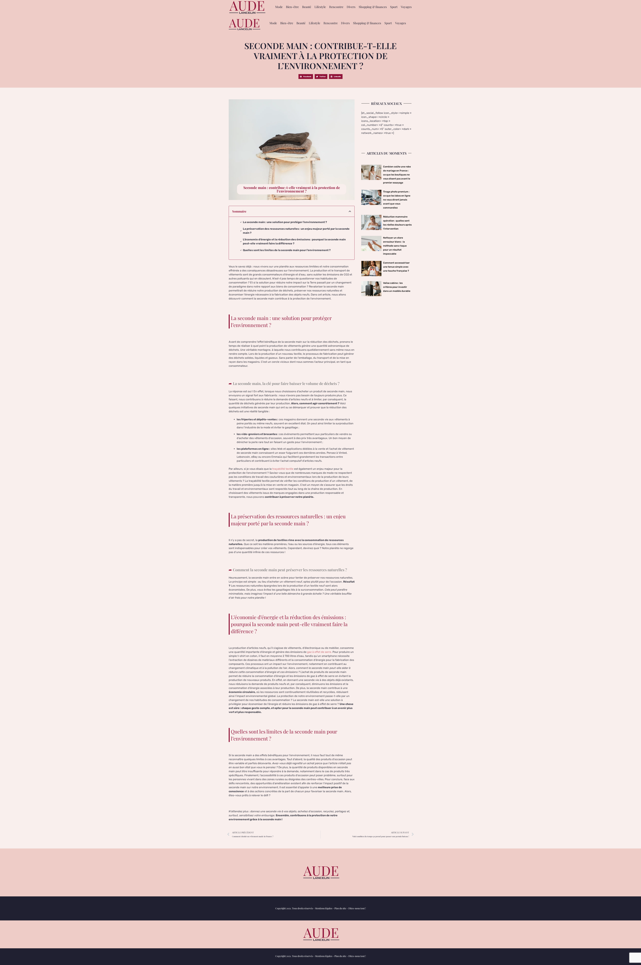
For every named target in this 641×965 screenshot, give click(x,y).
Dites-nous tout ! (357, 908)
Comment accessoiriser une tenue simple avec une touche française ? (396, 266)
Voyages (406, 7)
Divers (351, 7)
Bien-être (292, 7)
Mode (279, 7)
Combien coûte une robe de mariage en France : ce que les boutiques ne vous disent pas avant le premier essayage (397, 174)
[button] (305, 76)
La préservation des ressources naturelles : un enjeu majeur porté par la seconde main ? (296, 230)
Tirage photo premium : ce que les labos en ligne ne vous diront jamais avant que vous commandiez (396, 199)
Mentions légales (323, 908)
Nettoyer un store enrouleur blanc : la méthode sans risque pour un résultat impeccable (395, 245)
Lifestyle (320, 7)
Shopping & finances (373, 7)
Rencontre (336, 7)
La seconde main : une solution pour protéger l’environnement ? (285, 222)
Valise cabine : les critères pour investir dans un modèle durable (396, 287)
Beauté (306, 7)
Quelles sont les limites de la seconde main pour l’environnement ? (287, 250)
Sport (393, 7)
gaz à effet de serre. (319, 652)
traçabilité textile (282, 468)
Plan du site (340, 908)
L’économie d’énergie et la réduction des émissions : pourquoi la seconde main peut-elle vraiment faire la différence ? (294, 241)
